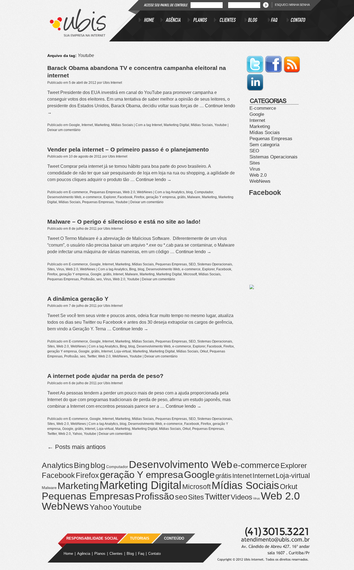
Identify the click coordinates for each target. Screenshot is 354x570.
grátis (181, 197)
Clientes (116, 553)
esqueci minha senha (292, 4)
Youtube (220, 125)
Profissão (87, 279)
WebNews (144, 192)
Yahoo (77, 434)
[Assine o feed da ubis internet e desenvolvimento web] (292, 72)
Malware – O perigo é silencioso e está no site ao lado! (124, 221)
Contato (154, 553)
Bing (132, 269)
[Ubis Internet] (78, 35)
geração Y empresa (161, 197)
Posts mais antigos (76, 446)
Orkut (204, 351)
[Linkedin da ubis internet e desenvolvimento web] (255, 90)
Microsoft (190, 274)
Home (68, 553)
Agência (83, 553)
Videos (241, 497)
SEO (192, 264)
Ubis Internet (112, 83)
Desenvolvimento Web (64, 197)
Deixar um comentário (63, 130)
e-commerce (92, 197)
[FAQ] (277, 21)
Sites (51, 269)
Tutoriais (139, 538)
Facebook (125, 197)
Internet (87, 125)
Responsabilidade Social (92, 538)
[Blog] (256, 21)
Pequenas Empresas (105, 192)
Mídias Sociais (122, 125)
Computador (203, 192)
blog (189, 192)
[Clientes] (229, 21)
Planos (99, 553)
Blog (130, 553)
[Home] (150, 21)
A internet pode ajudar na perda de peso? (105, 376)
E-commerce (78, 192)
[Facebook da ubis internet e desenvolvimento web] (274, 72)
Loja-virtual (122, 351)
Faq (141, 553)
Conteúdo (174, 538)
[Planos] (201, 21)
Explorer (109, 197)
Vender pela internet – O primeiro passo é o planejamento (128, 149)
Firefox (139, 197)
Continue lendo (153, 179)
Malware (193, 197)
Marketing (102, 125)
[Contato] (296, 21)
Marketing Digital (176, 125)
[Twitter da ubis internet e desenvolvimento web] (255, 72)
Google (74, 125)
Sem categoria (264, 144)
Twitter (92, 356)
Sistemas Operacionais (214, 264)
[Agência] (174, 21)
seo (99, 279)
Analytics (177, 192)
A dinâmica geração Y (77, 299)
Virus (60, 269)
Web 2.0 (129, 192)
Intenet (157, 125)
